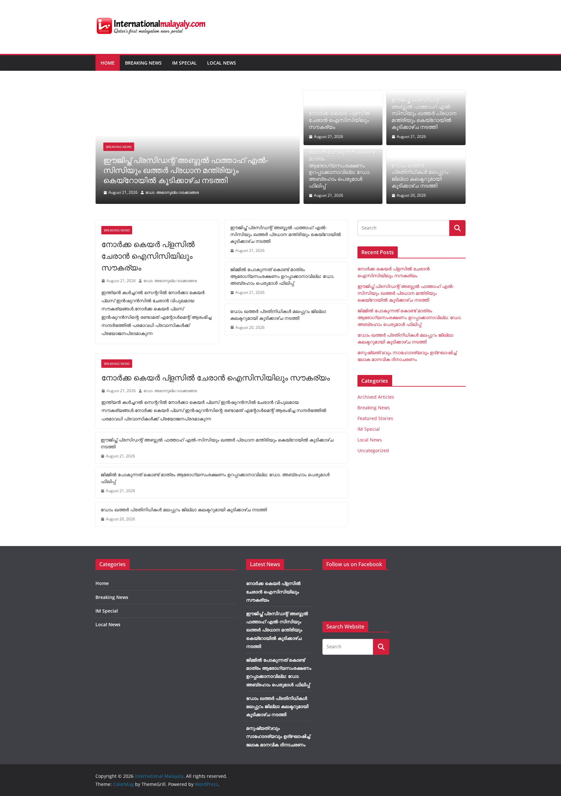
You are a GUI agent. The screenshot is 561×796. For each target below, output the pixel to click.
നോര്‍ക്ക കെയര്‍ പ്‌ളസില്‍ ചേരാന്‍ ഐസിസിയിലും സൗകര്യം (339, 120)
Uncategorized (373, 450)
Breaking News (143, 63)
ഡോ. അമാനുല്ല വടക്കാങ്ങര (172, 192)
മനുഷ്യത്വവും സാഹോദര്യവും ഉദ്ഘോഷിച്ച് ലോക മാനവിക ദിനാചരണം (278, 736)
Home (108, 63)
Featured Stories (375, 418)
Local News (221, 63)
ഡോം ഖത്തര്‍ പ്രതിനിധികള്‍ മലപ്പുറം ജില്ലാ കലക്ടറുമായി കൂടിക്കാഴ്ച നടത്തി (420, 175)
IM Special (184, 63)
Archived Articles (375, 397)
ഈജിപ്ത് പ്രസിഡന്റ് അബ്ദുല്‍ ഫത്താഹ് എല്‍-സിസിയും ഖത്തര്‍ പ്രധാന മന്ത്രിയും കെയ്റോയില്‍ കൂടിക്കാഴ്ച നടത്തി (185, 170)
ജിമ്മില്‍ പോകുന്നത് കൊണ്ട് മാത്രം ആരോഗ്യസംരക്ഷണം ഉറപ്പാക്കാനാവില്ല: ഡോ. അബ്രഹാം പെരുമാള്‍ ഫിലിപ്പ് (342, 169)
